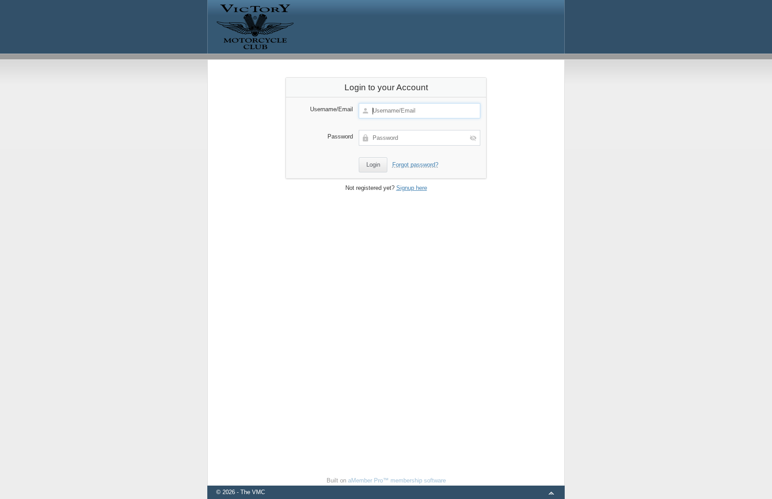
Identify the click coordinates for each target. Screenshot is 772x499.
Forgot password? (415, 164)
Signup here (411, 188)
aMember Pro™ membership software (397, 480)
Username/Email (331, 109)
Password (340, 136)
